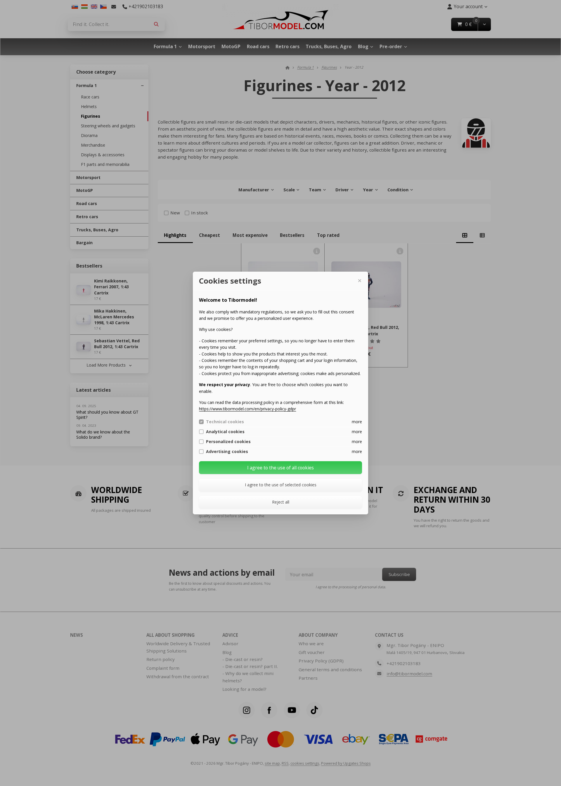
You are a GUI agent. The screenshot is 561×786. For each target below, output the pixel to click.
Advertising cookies (227, 451)
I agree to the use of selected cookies (280, 484)
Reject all (280, 502)
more (357, 421)
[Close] (359, 281)
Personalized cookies (228, 441)
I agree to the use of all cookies (280, 467)
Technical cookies (225, 421)
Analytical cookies (225, 431)
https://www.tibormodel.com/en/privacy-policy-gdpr (247, 409)
